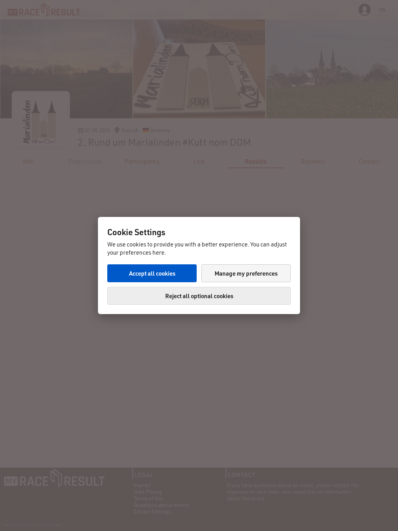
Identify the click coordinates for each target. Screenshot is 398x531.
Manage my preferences (246, 273)
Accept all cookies (152, 273)
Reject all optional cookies (199, 296)
